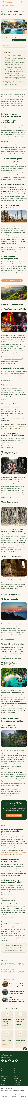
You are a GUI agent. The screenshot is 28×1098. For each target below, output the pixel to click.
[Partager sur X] (18, 37)
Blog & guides (4, 1076)
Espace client (17, 1070)
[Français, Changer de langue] (18, 2)
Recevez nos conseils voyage (19, 40)
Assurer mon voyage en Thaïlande (12, 280)
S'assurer (3, 1080)
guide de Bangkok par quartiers (13, 359)
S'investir (3, 1084)
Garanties (3, 1067)
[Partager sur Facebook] (15, 37)
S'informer (3, 1078)
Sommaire (14, 45)
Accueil (2, 5)
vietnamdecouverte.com (13, 974)
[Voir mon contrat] (21, 2)
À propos (16, 1078)
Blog (7, 5)
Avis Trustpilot (17, 1084)
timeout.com (17, 966)
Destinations (4, 1068)
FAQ (15, 1067)
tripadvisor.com (11, 969)
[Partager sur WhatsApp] (12, 37)
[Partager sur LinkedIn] (21, 37)
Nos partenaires (17, 1082)
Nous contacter (17, 1072)
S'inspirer (12, 5)
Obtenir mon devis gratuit (14, 815)
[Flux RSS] (23, 37)
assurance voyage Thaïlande (15, 938)
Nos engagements (18, 1080)
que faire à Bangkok (15, 426)
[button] (25, 1048)
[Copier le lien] (9, 37)
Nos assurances (4, 1070)
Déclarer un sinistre (18, 1068)
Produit (3, 1065)
